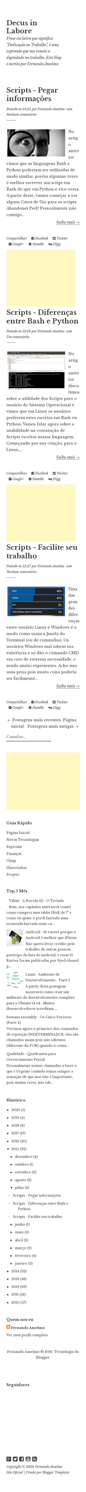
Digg (56, 244)
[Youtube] (28, 1459)
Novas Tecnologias (22, 840)
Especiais (14, 847)
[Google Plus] (8, 1459)
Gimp (11, 861)
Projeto (12, 874)
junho (20, 1224)
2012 (15, 1287)
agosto (21, 1180)
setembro (23, 1172)
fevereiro (23, 1256)
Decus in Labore (21, 27)
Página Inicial (18, 833)
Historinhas (16, 868)
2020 (16, 1110)
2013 (15, 1279)
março (21, 1248)
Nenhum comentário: (21, 114)
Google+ (17, 244)
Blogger (42, 1357)
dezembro (24, 1157)
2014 (15, 1271)
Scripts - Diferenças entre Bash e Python (42, 316)
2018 (15, 1125)
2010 (15, 1302)
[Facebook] (21, 1459)
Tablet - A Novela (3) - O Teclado (36, 901)
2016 (15, 1141)
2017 (15, 1133)
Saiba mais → (68, 222)
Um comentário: (18, 337)
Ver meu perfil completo (27, 1335)
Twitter (61, 238)
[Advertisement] (40, 278)
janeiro (21, 1263)
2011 (15, 1294)
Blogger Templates (55, 1472)
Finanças (14, 854)
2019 (15, 1118)
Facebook (41, 238)
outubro (22, 1164)
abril (19, 1240)
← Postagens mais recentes (34, 720)
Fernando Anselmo (42, 64)
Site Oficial (14, 1472)
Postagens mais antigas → (53, 726)
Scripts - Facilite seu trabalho (37, 1217)
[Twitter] (15, 1459)
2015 (15, 1149)
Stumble (37, 244)
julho (20, 1188)
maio (20, 1232)
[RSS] (34, 1459)
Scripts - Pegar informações (32, 94)
